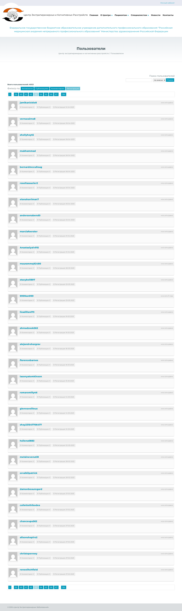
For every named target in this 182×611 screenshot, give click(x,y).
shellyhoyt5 (27, 135)
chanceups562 (28, 521)
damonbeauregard (31, 489)
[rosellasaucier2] (13, 186)
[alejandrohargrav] (13, 347)
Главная (94, 15)
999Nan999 (27, 296)
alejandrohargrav (30, 344)
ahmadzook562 (29, 328)
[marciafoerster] (13, 234)
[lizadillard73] (13, 315)
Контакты (168, 15)
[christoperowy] (13, 556)
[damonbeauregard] (13, 492)
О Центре (105, 15)
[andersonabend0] (13, 218)
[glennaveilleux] (13, 411)
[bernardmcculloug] (13, 170)
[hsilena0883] (13, 443)
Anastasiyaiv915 (29, 247)
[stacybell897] (13, 282)
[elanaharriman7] (13, 202)
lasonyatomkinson (31, 376)
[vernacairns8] (13, 121)
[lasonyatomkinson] (13, 379)
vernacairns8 (27, 119)
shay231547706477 (31, 424)
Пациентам (121, 15)
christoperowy (28, 553)
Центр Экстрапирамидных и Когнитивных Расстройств (56, 15)
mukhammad (28, 151)
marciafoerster (29, 231)
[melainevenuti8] (13, 460)
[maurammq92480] (13, 266)
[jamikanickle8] (13, 105)
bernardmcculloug (31, 167)
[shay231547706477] (13, 427)
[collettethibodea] (13, 508)
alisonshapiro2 (28, 537)
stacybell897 (27, 279)
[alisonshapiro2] (13, 540)
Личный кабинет (167, 3)
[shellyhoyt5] (13, 137)
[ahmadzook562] (13, 331)
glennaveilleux (29, 408)
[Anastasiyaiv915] (13, 250)
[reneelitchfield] (13, 572)
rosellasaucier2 (29, 183)
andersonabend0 (30, 215)
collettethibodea (30, 505)
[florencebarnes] (13, 363)
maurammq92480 (30, 263)
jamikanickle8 (28, 102)
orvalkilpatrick (28, 473)
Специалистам (139, 15)
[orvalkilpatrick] (13, 476)
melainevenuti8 (29, 457)
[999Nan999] (13, 298)
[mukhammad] (13, 154)
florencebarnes (29, 360)
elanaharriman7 (29, 199)
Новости (155, 15)
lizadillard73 (27, 312)
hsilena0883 (27, 440)
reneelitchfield (29, 569)
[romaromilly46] (13, 395)
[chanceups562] (13, 524)
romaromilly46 (28, 392)
